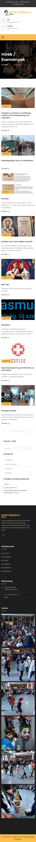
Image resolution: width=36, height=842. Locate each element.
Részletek (4, 130)
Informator (6, 553)
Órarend (5, 560)
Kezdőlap (4, 65)
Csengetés (6, 564)
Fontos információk (11, 464)
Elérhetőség (7, 571)
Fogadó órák (7, 568)
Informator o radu (12, 2)
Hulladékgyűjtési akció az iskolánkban (17, 161)
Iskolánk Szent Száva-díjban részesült (16, 242)
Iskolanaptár (7, 557)
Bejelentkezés (19, 4)
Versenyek (8, 473)
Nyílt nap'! (5, 284)
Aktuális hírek (9, 460)
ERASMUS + (6, 325)
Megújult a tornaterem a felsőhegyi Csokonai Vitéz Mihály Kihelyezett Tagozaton (16, 115)
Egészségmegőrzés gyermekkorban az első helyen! (17, 369)
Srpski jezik (25, 2)
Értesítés (5, 199)
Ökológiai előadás (8, 411)
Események (8, 468)
